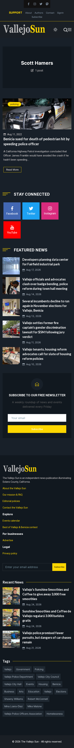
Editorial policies (11, 501)
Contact (50, 12)
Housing (43, 684)
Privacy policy (10, 553)
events (30, 684)
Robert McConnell (38, 698)
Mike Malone (35, 706)
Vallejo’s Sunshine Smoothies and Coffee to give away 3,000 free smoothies (45, 594)
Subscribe (37, 16)
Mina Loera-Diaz (13, 706)
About (28, 12)
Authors (39, 12)
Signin (60, 12)
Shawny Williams (13, 698)
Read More (12, 169)
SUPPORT (15, 12)
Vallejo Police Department (18, 676)
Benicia (56, 684)
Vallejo (7, 669)
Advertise (8, 540)
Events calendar (11, 520)
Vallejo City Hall (12, 684)
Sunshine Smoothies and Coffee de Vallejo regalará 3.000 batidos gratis (46, 615)
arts (21, 691)
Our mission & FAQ (13, 494)
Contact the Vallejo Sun (15, 507)
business (9, 691)
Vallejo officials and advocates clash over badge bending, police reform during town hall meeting (45, 283)
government (23, 669)
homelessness (55, 713)
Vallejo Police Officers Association (23, 713)
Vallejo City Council (48, 676)
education (33, 691)
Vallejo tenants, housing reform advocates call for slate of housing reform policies (46, 353)
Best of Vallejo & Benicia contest (20, 527)
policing (14, 104)
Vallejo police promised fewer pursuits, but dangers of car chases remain (46, 637)
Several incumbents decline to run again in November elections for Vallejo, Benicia (45, 305)
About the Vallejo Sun (14, 488)
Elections (61, 691)
